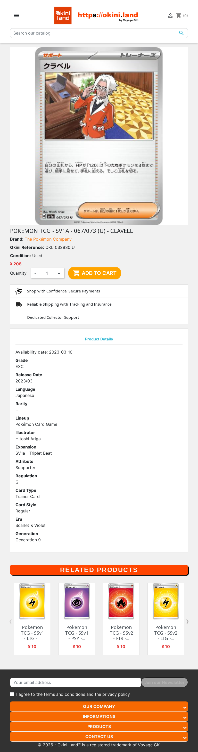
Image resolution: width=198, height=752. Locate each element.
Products (99, 726)
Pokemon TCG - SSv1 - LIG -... (32, 632)
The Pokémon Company (48, 239)
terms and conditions (64, 694)
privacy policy (116, 694)
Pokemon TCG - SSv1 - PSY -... (76, 632)
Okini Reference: (27, 247)
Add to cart (95, 273)
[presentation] (10, 621)
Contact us (99, 736)
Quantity (18, 273)
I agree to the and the (73, 694)
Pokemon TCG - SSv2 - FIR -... (121, 632)
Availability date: (31, 352)
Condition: (20, 255)
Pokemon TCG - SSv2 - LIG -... (165, 632)
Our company (99, 706)
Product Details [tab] (99, 339)
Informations (99, 716)
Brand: (16, 239)
